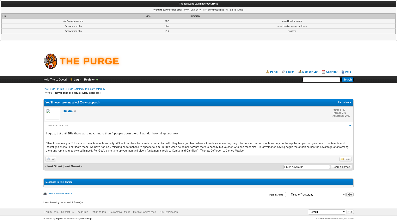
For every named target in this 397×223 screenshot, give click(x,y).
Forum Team (51, 212)
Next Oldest (54, 166)
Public (60, 89)
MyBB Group (85, 218)
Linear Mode (345, 102)
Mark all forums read (144, 212)
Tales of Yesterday (95, 89)
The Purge (49, 89)
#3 (350, 125)
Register (89, 79)
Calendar (331, 71)
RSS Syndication (168, 212)
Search (290, 71)
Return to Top (98, 212)
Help (348, 71)
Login (77, 79)
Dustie (68, 111)
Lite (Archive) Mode (119, 212)
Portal (274, 71)
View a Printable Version (60, 193)
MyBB (59, 218)
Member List (310, 71)
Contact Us (67, 212)
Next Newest (72, 166)
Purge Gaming (74, 89)
